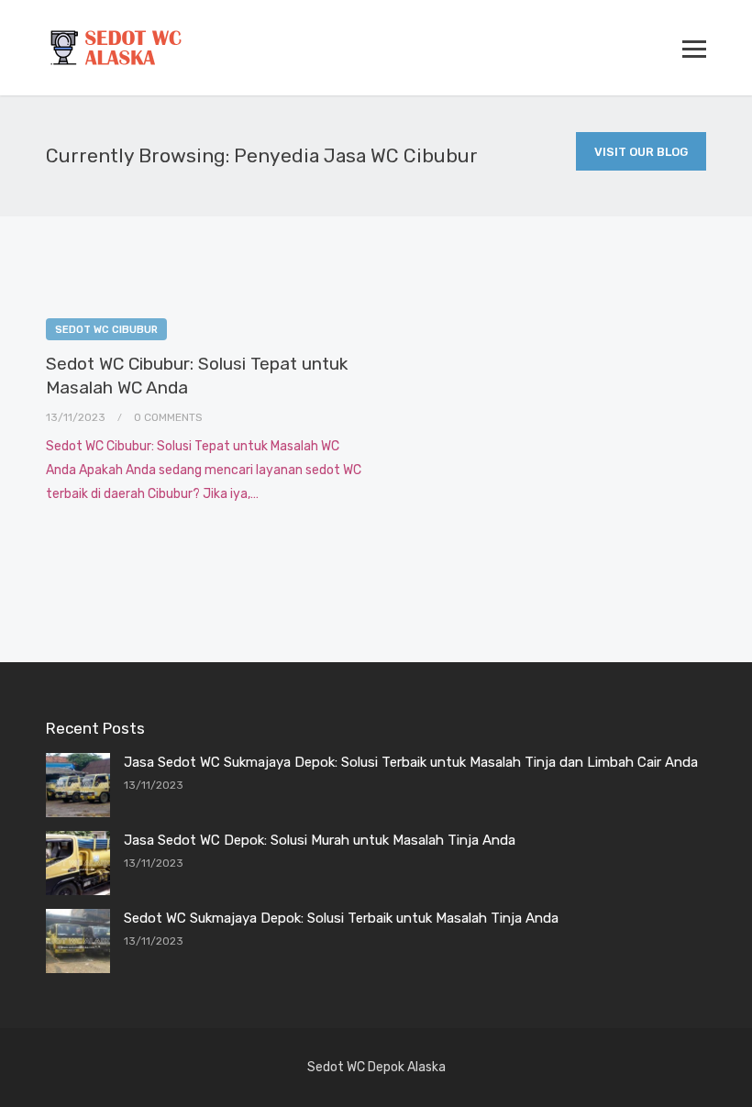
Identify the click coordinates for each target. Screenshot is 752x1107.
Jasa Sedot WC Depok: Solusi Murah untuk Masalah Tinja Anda (319, 840)
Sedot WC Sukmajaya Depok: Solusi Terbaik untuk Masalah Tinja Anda (341, 918)
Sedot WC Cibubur (106, 330)
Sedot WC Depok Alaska (376, 1067)
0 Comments (168, 417)
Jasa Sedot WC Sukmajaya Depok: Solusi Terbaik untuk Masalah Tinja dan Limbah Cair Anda (411, 762)
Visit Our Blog (641, 152)
